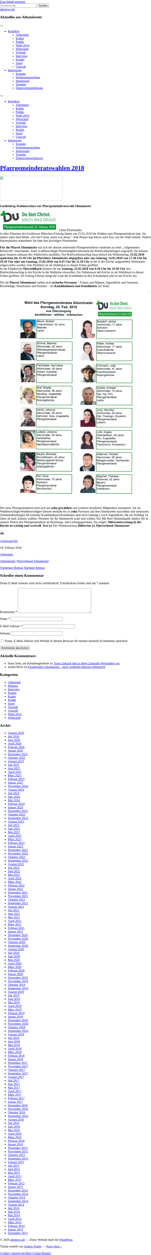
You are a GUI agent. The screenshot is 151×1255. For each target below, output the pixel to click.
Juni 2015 (14, 1169)
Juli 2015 (13, 1165)
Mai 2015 (14, 1172)
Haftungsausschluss (28, 77)
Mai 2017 (14, 1087)
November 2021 (18, 896)
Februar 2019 (16, 1013)
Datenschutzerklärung (29, 88)
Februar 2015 (16, 1183)
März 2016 (14, 1137)
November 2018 (18, 1023)
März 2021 (14, 924)
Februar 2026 (16, 747)
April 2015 (14, 1176)
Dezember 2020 (18, 935)
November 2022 (18, 853)
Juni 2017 (14, 1084)
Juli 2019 (13, 995)
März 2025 (14, 775)
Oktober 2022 (16, 857)
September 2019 (18, 988)
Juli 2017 (13, 1080)
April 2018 (14, 1048)
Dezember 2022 (18, 850)
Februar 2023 (16, 843)
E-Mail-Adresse (11, 626)
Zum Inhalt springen (12, 1)
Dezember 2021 (18, 892)
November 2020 (18, 938)
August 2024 (16, 789)
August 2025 (16, 761)
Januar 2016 (15, 1144)
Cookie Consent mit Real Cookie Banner (25, 1253)
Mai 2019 (14, 1002)
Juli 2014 (13, 1208)
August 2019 (16, 992)
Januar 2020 (15, 974)
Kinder (20, 59)
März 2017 (14, 1094)
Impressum (14, 70)
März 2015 (14, 1180)
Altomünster (7, 561)
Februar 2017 (16, 1098)
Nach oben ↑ (54, 1246)
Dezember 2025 (18, 754)
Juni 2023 (14, 828)
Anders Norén (32, 1246)
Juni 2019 (14, 999)
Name (5, 619)
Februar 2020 (16, 970)
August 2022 (16, 864)
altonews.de (7, 9)
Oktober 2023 (16, 814)
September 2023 (18, 818)
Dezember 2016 (18, 1105)
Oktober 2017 (16, 1070)
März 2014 (14, 1222)
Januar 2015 (15, 1187)
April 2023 (14, 835)
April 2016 (14, 1133)
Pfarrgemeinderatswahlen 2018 (42, 167)
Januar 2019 (15, 1016)
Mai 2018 (14, 1045)
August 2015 (16, 1162)
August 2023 (16, 821)
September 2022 (18, 860)
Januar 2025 (15, 782)
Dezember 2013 (18, 1233)
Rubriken (13, 31)
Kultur (20, 38)
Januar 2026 (15, 750)
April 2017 (14, 1091)
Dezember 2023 (18, 811)
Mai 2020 (14, 960)
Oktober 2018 (16, 1027)
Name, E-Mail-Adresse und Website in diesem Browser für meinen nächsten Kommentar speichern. (66, 641)
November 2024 (18, 786)
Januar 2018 (15, 1059)
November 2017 (18, 1066)
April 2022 (14, 878)
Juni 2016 (14, 1126)
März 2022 (14, 882)
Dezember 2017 (18, 1062)
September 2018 (18, 1031)
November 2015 (18, 1151)
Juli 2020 (13, 953)
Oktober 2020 (16, 942)
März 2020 (14, 967)
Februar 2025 (16, 779)
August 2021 (16, 906)
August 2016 (16, 1119)
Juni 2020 (14, 956)
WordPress (66, 1239)
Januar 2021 (15, 931)
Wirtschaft (22, 49)
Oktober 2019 (16, 984)
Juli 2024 (13, 793)
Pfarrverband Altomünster (33, 561)
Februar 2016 (16, 1140)
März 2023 (14, 839)
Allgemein (22, 34)
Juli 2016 (13, 1123)
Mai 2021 (14, 917)
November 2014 (18, 1194)
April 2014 (14, 1219)
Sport (19, 63)
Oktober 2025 (16, 757)
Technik (21, 52)
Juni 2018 (14, 1041)
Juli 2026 (13, 736)
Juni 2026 (14, 740)
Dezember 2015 (18, 1148)
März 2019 (14, 1009)
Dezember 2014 (18, 1190)
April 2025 (14, 772)
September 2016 (18, 1116)
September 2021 (18, 903)
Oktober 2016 (16, 1112)
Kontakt (21, 73)
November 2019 (18, 981)
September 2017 (18, 1073)
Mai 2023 (14, 832)
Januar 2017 (15, 1101)
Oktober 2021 (16, 899)
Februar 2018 (16, 1055)
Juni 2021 (14, 913)
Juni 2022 (14, 871)
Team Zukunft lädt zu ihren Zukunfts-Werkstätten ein (87, 663)
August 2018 (16, 1034)
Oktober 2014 (16, 1197)
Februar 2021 (16, 928)
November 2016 (18, 1109)
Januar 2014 (15, 1229)
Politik (20, 42)
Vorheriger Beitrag (11, 567)
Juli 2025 (13, 765)
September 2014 (18, 1201)
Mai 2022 (14, 874)
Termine (21, 84)
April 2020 (14, 963)
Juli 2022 (13, 867)
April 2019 (14, 1006)
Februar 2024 (16, 804)
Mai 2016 (14, 1130)
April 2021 (14, 921)
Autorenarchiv (9, 541)
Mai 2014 (14, 1215)
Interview (22, 56)
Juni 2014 (14, 1211)
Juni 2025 (14, 768)
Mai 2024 (14, 800)
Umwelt (21, 66)
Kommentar (8, 612)
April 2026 (14, 743)
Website (5, 633)
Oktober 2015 (16, 1155)
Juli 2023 (13, 825)
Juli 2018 (13, 1038)
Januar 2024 (15, 807)
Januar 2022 (15, 889)
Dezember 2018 (18, 1020)
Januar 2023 (15, 846)
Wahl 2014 (22, 45)
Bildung (13, 686)
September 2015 (18, 1158)
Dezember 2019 (18, 977)
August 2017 (16, 1077)
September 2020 (18, 945)
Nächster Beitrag (34, 567)
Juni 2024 (14, 796)
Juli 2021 (13, 910)
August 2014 (16, 1204)
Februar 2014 (16, 1226)
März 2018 (14, 1052)
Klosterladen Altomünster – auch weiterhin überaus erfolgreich (66, 667)
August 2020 (16, 949)
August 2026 (16, 733)
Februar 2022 (16, 885)
